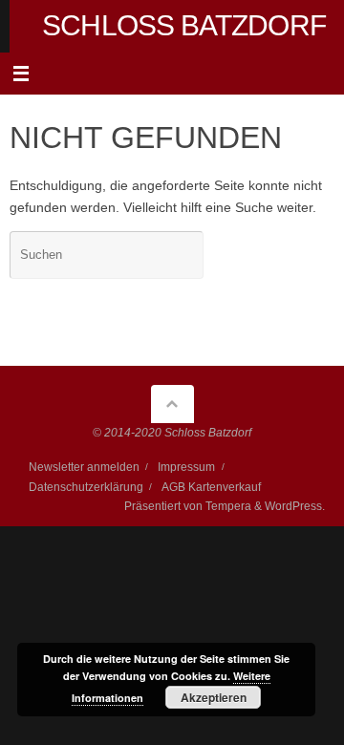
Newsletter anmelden (84, 467)
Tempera (228, 506)
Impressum (186, 467)
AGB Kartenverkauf (211, 487)
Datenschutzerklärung (86, 487)
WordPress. (295, 506)
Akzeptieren (214, 697)
